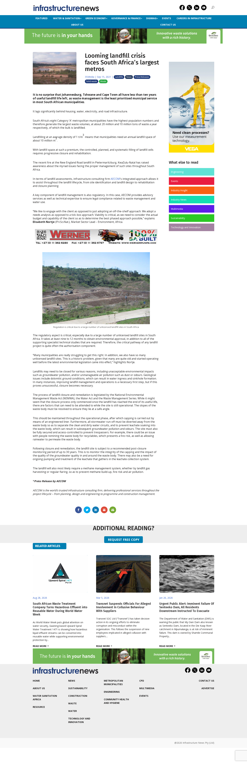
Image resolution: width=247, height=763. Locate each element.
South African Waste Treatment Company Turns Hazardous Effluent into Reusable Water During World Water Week (60, 609)
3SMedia (89, 76)
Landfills (119, 77)
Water (72, 711)
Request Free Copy (123, 540)
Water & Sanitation (66, 18)
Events (166, 18)
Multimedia (177, 208)
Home (36, 680)
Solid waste (91, 81)
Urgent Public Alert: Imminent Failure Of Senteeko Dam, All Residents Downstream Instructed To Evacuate (186, 607)
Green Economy (95, 18)
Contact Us (168, 24)
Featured (41, 18)
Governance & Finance (126, 18)
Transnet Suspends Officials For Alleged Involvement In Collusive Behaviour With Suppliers (123, 607)
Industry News (179, 199)
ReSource (39, 706)
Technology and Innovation (186, 227)
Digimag (151, 18)
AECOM (115, 179)
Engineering (177, 171)
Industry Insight (179, 190)
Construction (77, 695)
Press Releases (142, 77)
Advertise (207, 688)
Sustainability (178, 218)
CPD (141, 680)
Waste (103, 81)
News (129, 77)
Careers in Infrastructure (194, 18)
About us (77, 24)
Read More (40, 646)
